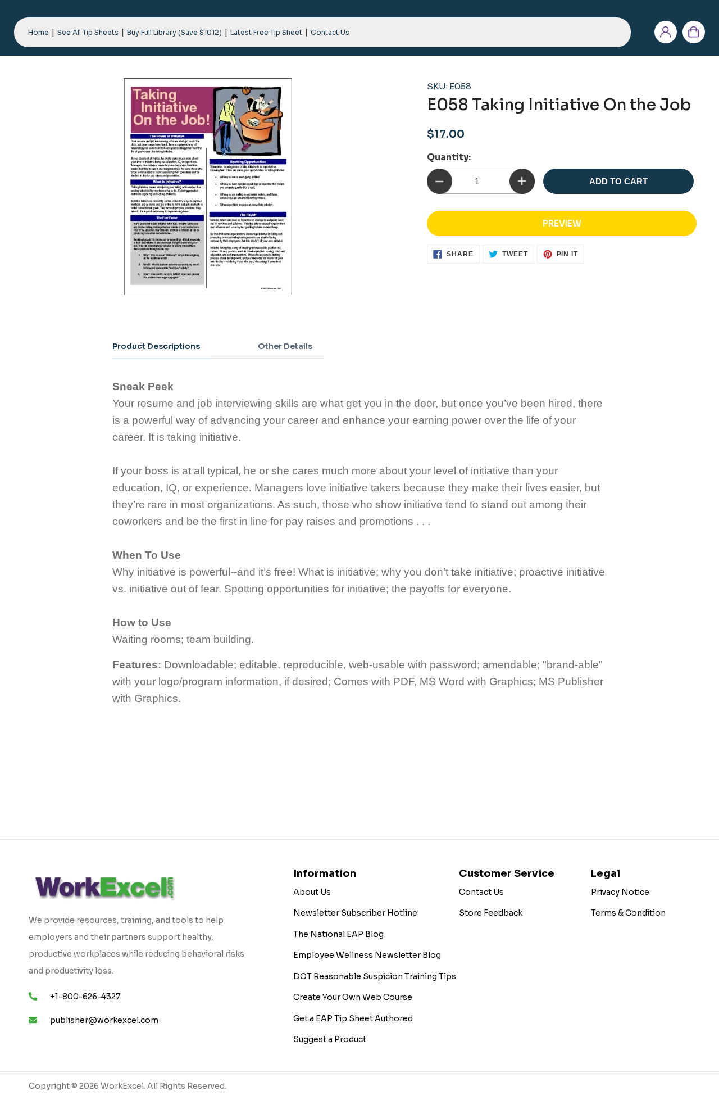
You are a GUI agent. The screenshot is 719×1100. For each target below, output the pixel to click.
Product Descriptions (156, 346)
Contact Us (481, 892)
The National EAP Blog (338, 934)
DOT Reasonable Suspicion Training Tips (374, 976)
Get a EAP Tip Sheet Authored (353, 1018)
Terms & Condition (628, 913)
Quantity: (449, 157)
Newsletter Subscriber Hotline (355, 913)
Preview (562, 223)
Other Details (285, 346)
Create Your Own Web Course (352, 997)
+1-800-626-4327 (85, 997)
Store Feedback (490, 913)
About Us (312, 892)
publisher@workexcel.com (104, 1020)
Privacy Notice (620, 892)
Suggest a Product (329, 1039)
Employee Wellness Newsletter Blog (367, 955)
